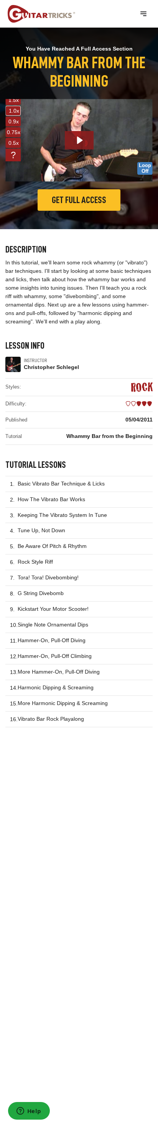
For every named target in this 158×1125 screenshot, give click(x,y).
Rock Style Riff (35, 562)
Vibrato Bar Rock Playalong (51, 719)
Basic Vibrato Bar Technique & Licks (61, 484)
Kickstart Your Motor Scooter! (53, 609)
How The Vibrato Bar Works (51, 499)
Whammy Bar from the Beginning (109, 436)
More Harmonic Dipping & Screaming (63, 703)
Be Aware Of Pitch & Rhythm (52, 546)
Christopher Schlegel (51, 367)
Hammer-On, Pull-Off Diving (52, 640)
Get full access (79, 200)
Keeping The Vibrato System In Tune (62, 515)
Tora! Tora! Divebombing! (48, 577)
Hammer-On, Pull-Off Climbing (55, 656)
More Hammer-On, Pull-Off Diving (59, 672)
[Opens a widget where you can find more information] (29, 1111)
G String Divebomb (41, 593)
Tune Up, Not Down (41, 530)
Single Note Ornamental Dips (53, 625)
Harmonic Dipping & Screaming (56, 687)
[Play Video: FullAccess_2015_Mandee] (79, 140)
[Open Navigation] (143, 14)
